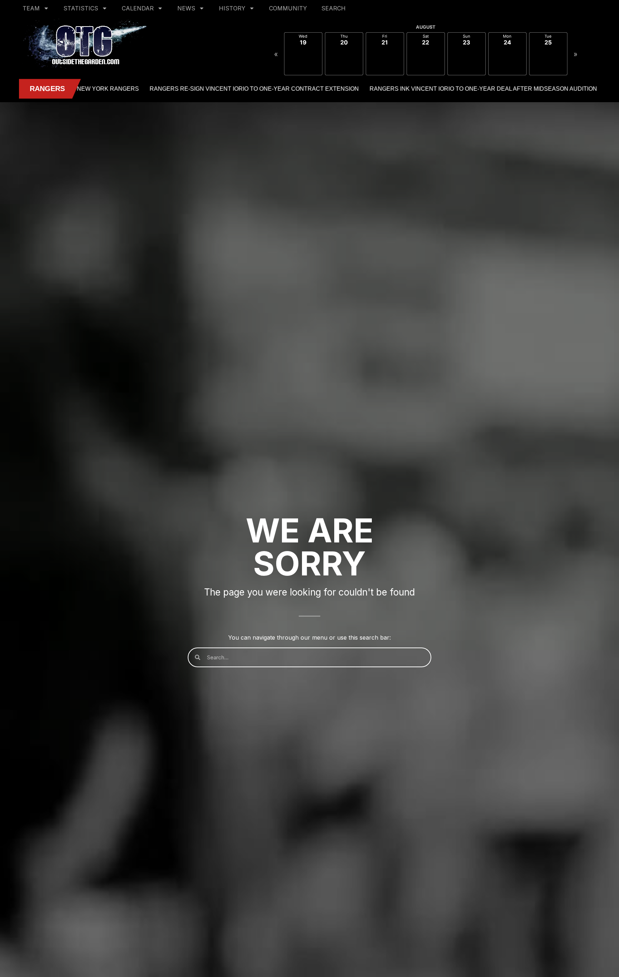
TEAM (31, 8)
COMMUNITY (288, 8)
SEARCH (333, 8)
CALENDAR (138, 8)
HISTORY (232, 8)
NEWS (186, 8)
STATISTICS (80, 8)
